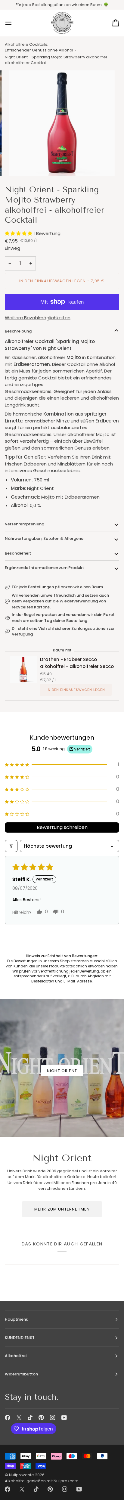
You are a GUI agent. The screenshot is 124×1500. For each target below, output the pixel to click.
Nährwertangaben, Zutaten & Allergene (44, 538)
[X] (19, 1417)
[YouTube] (64, 1417)
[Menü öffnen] (14, 23)
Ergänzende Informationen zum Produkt (44, 568)
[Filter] (11, 846)
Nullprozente (21, 1475)
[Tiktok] (30, 1417)
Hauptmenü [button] (16, 1319)
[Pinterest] (41, 1417)
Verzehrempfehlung (24, 524)
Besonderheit (18, 553)
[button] (19, 233)
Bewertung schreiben (62, 827)
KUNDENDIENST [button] (20, 1338)
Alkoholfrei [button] (15, 1356)
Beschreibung (18, 331)
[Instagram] (52, 1417)
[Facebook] (7, 1417)
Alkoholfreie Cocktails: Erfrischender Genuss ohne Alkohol (39, 47)
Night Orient (62, 1071)
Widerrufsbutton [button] (21, 1374)
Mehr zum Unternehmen (62, 1209)
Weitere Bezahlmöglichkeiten (37, 317)
